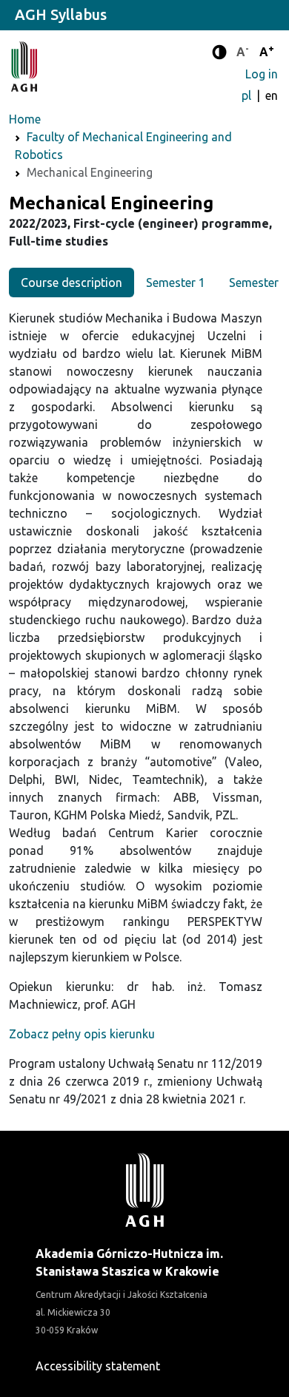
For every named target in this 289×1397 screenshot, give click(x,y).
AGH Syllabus (61, 14)
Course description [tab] (71, 282)
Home (25, 119)
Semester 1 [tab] (175, 282)
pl (248, 95)
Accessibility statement (98, 1366)
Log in (261, 74)
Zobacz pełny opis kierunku (82, 1034)
